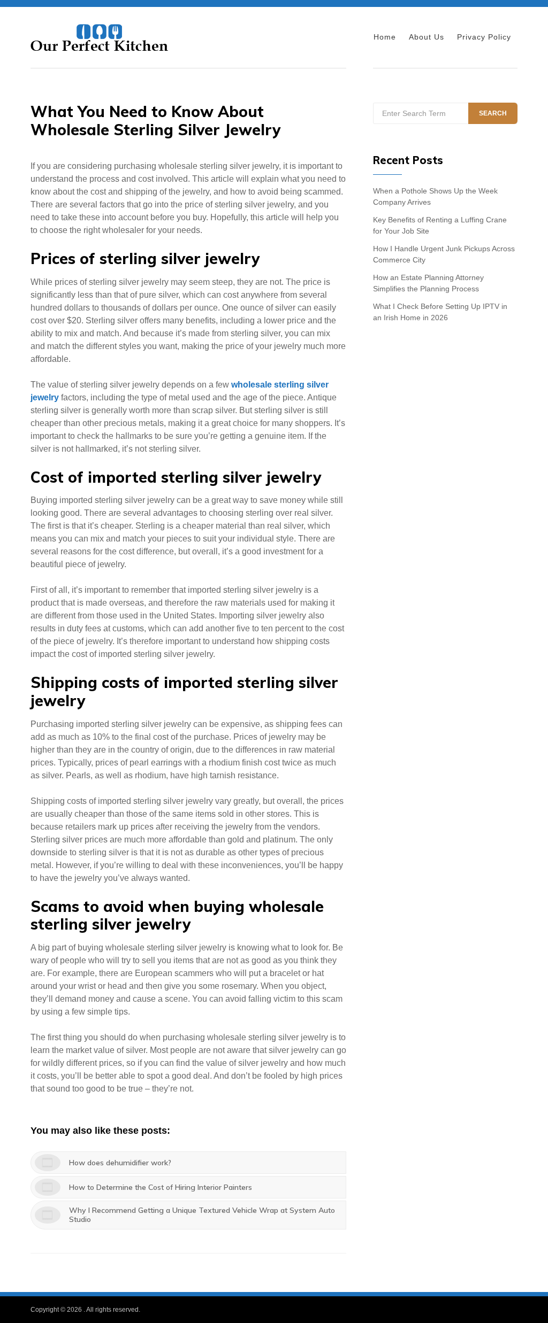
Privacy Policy (484, 37)
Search (493, 113)
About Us (426, 37)
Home (385, 37)
